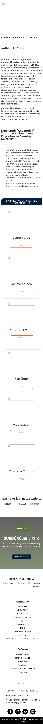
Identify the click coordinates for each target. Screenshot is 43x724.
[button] (21, 528)
